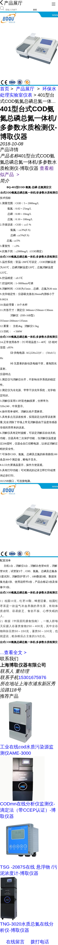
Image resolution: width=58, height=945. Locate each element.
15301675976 (32, 677)
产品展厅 (25, 88)
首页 (4, 88)
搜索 (35, 10)
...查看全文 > (13, 652)
